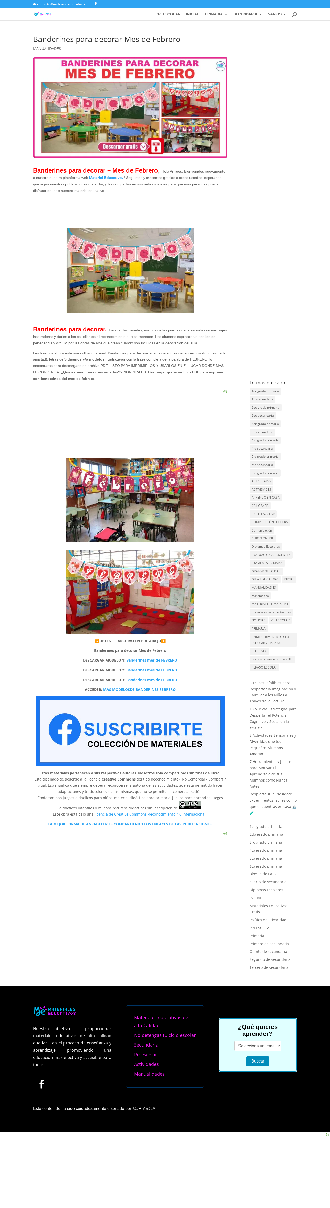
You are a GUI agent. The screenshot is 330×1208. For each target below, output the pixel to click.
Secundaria (146, 1045)
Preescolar (145, 1054)
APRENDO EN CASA (266, 497)
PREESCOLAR (168, 14)
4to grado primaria (265, 440)
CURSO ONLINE (263, 538)
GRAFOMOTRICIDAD (266, 571)
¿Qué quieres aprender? (258, 1030)
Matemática (260, 596)
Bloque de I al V (263, 873)
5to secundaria (262, 464)
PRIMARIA (214, 14)
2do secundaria (263, 415)
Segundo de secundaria (270, 959)
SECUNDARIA (245, 14)
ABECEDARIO (261, 481)
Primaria (257, 935)
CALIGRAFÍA (260, 505)
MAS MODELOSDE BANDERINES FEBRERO (139, 689)
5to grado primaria (265, 456)
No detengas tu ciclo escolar (165, 1035)
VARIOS (275, 14)
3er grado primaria (265, 424)
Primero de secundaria (269, 943)
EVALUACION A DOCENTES (271, 555)
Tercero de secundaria (269, 967)
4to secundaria (262, 448)
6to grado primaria (265, 473)
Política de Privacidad (268, 919)
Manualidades (149, 1074)
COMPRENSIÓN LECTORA (270, 522)
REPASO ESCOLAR (264, 667)
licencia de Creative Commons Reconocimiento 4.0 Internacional (150, 814)
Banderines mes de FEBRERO (151, 660)
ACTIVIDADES (261, 489)
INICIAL (192, 14)
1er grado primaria (265, 391)
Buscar (257, 1061)
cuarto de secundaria (268, 881)
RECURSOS (259, 651)
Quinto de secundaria (268, 951)
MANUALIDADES (47, 48)
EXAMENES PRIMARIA (267, 563)
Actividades (146, 1064)
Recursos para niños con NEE (272, 659)
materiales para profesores (271, 612)
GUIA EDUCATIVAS (265, 579)
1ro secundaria (262, 399)
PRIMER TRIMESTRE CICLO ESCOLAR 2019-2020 (270, 640)
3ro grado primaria (266, 842)
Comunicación (262, 530)
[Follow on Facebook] (41, 1083)
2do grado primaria (265, 407)
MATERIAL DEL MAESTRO (270, 604)
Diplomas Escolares (266, 546)
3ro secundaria (262, 432)
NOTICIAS (259, 620)
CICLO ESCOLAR (263, 514)
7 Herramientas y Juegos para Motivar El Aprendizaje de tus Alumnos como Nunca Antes (271, 774)
